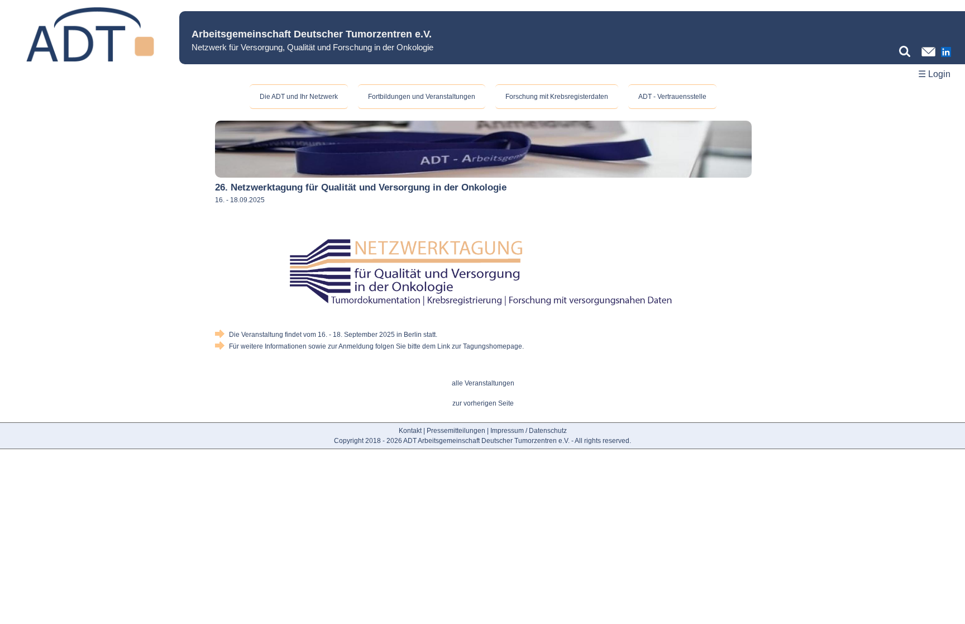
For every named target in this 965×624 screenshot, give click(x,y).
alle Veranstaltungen (483, 383)
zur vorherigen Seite (483, 403)
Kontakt (410, 431)
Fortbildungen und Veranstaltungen (421, 97)
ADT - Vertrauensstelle (672, 97)
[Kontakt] (928, 57)
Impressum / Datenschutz (528, 431)
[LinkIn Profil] (946, 57)
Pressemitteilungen (456, 431)
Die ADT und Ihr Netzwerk (299, 97)
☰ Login (934, 74)
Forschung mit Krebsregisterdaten (556, 97)
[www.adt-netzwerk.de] (89, 59)
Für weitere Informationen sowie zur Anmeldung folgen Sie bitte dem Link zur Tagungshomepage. (376, 346)
